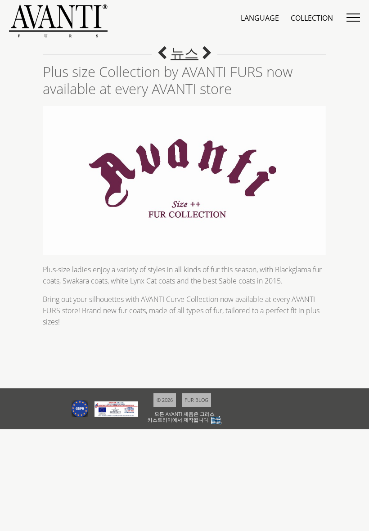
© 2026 (165, 399)
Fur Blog (196, 399)
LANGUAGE (260, 18)
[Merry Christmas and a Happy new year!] (162, 52)
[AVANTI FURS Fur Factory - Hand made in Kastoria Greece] (207, 52)
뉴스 (184, 52)
